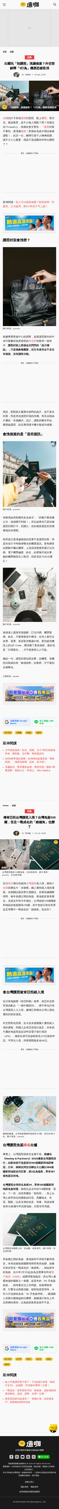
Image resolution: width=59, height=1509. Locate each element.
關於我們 (24, 1487)
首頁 (5, 52)
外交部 (32, 340)
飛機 (19, 733)
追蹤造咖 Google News (18, 722)
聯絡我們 (34, 1487)
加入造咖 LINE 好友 (47, 722)
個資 (23, 131)
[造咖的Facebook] (11, 1457)
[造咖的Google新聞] (28, 1457)
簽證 (49, 1359)
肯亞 (10, 883)
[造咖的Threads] (34, 1457)
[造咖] (29, 4)
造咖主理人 (29, 1482)
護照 (23, 118)
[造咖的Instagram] (17, 1457)
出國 (5, 118)
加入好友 (45, 1457)
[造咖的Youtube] (22, 1457)
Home (6, 805)
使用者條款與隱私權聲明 (29, 1492)
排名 (26, 1145)
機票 (44, 118)
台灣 (28, 883)
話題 (12, 52)
